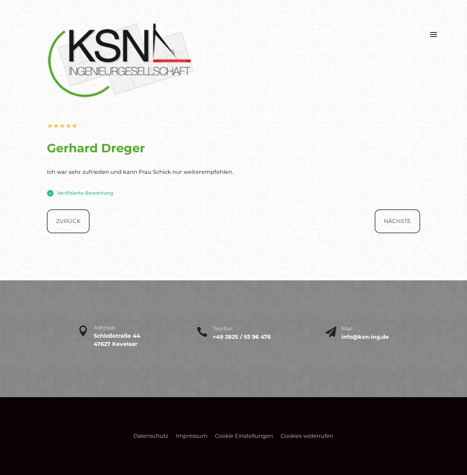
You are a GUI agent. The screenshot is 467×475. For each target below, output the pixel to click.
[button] (433, 33)
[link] (121, 100)
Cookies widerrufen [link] (307, 436)
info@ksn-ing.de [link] (366, 337)
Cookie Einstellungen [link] (244, 436)
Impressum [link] (192, 436)
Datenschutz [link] (150, 436)
